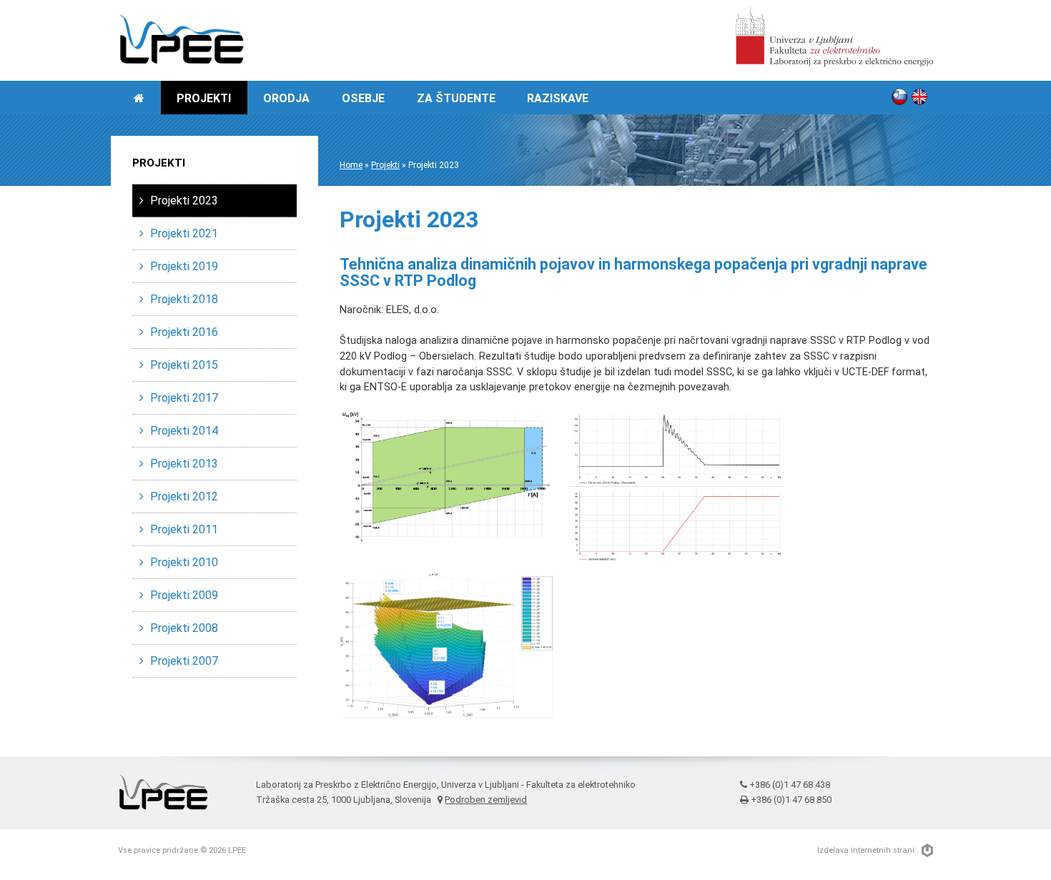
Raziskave (557, 98)
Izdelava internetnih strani (865, 850)
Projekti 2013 (184, 463)
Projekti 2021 (184, 233)
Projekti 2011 (184, 529)
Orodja (286, 98)
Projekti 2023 (184, 200)
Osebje (363, 98)
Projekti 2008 (184, 628)
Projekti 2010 (184, 562)
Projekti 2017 (184, 398)
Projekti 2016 (184, 332)
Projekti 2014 (184, 430)
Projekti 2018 (184, 299)
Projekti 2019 (184, 266)
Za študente (456, 98)
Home (351, 165)
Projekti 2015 (184, 365)
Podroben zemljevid (486, 799)
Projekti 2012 (184, 496)
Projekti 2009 (184, 595)
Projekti (204, 98)
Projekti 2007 (184, 661)
